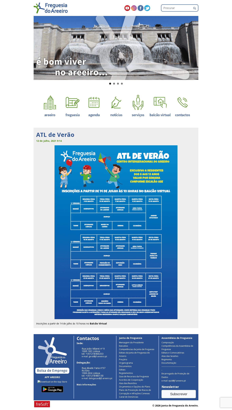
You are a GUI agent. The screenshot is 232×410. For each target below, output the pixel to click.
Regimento (167, 359)
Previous (27, 47)
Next (204, 47)
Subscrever (178, 394)
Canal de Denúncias (128, 396)
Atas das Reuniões (128, 383)
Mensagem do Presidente (131, 342)
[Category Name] (94, 105)
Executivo (123, 345)
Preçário (123, 359)
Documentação (169, 362)
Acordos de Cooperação (131, 379)
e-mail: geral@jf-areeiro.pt (94, 356)
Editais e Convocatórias (173, 352)
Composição (168, 342)
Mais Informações (86, 384)
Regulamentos (126, 373)
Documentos (125, 366)
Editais (122, 369)
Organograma (126, 362)
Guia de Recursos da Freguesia (134, 376)
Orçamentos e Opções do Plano (134, 386)
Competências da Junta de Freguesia (136, 349)
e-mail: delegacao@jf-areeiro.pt (97, 378)
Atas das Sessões (170, 356)
